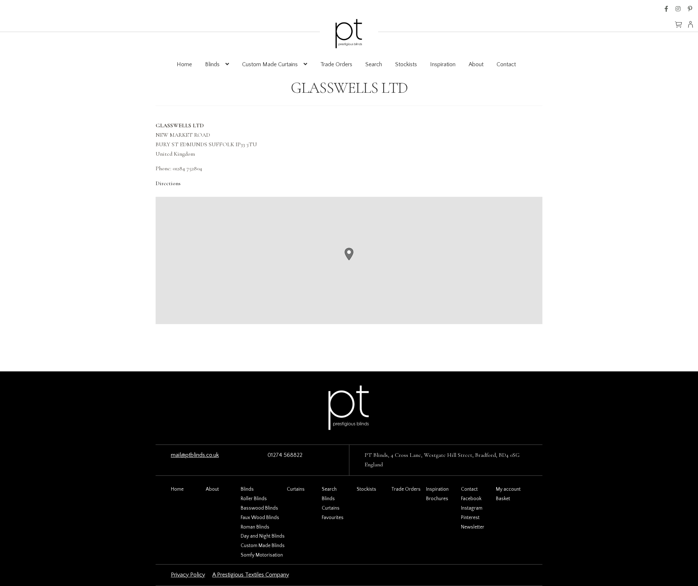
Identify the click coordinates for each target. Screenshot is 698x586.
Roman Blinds (255, 527)
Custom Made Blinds (263, 546)
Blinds (212, 64)
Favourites (333, 518)
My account (508, 489)
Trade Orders (336, 64)
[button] (349, 254)
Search (373, 64)
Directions (168, 183)
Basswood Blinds (259, 508)
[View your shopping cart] (678, 21)
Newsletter (472, 527)
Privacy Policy (188, 574)
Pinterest (690, 8)
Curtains (296, 489)
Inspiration (443, 64)
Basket (503, 499)
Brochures (437, 499)
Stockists (406, 64)
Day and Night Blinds (263, 536)
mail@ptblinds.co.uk (195, 455)
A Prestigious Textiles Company (250, 574)
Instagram (678, 8)
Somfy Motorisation (262, 555)
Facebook (666, 8)
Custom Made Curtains (270, 64)
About (476, 64)
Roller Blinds (254, 499)
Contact (506, 64)
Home (184, 64)
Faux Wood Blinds (260, 518)
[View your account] (692, 24)
